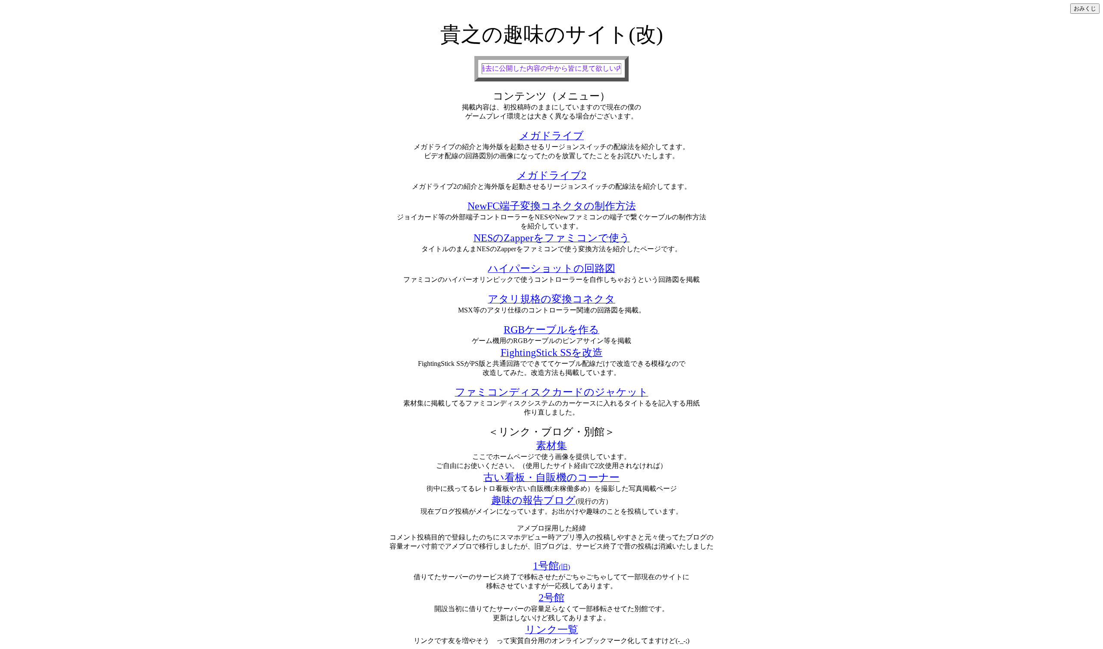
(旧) (551, 567)
